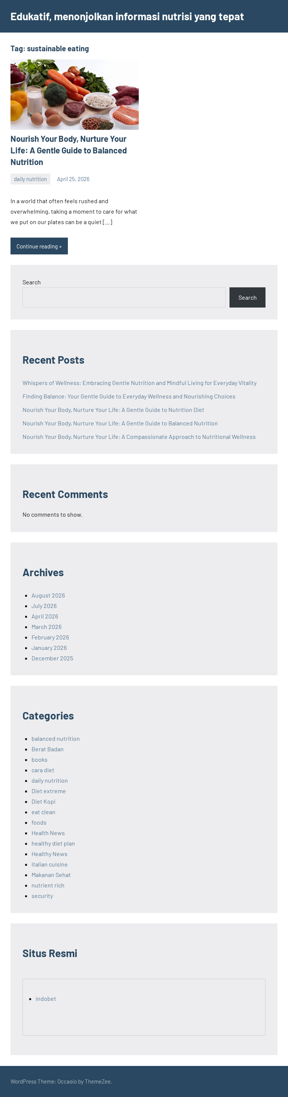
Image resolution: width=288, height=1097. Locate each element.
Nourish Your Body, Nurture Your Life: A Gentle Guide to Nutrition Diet (113, 409)
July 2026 (44, 605)
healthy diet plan (53, 843)
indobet (46, 998)
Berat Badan (48, 748)
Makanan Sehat (51, 874)
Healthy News (50, 853)
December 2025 (52, 657)
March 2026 (47, 626)
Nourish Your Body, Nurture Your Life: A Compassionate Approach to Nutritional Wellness (139, 436)
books (40, 759)
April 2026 (45, 616)
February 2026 (50, 637)
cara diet (43, 769)
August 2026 (48, 595)
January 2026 (49, 647)
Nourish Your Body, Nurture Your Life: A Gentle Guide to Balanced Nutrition (68, 150)
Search (31, 281)
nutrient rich (48, 885)
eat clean (44, 811)
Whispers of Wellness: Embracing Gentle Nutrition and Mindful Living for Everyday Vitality (139, 382)
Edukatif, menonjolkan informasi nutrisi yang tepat (127, 16)
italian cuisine (50, 864)
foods (39, 822)
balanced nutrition (56, 738)
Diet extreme (49, 790)
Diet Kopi (44, 801)
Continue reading (37, 246)
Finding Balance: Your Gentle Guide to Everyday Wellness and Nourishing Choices (129, 396)
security (42, 895)
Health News (48, 832)
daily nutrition (30, 178)
